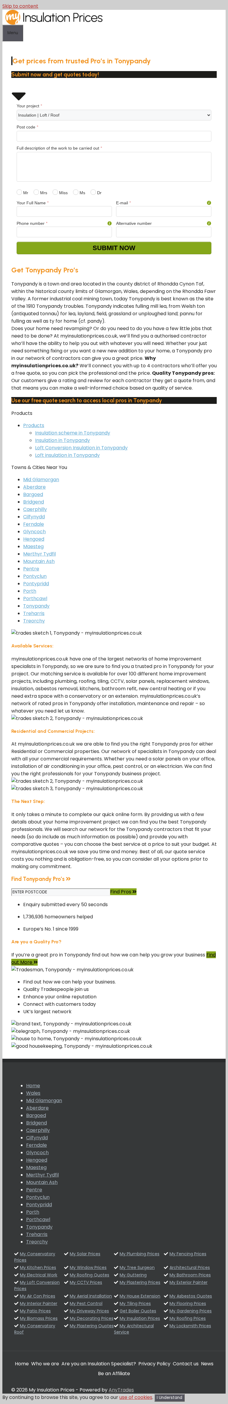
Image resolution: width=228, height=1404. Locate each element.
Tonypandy (36, 606)
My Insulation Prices (140, 1318)
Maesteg (33, 546)
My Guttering (133, 1275)
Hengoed (33, 539)
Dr (99, 192)
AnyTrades (121, 1389)
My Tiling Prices (135, 1303)
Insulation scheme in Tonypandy (72, 432)
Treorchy (34, 620)
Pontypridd (36, 583)
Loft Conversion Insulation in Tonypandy (81, 447)
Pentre (31, 568)
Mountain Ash (39, 561)
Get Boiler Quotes (138, 1311)
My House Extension (140, 1296)
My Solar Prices (85, 1254)
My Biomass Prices (39, 1318)
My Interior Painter (38, 1303)
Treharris (34, 613)
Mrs (43, 192)
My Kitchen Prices (38, 1267)
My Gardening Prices (191, 1311)
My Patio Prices (35, 1311)
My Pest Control (86, 1303)
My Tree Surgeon (137, 1267)
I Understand (169, 1397)
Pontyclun (35, 576)
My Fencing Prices (188, 1254)
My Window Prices (88, 1267)
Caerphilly (35, 509)
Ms (81, 192)
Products (33, 425)
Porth (29, 591)
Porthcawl (35, 598)
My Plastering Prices (140, 1282)
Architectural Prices (190, 1267)
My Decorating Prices (91, 1318)
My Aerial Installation (91, 1296)
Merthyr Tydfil (39, 553)
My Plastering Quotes (92, 1326)
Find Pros (121, 891)
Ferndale (33, 524)
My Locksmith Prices (190, 1326)
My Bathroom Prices (190, 1275)
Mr (25, 192)
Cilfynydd (34, 516)
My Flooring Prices (188, 1303)
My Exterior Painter (189, 1282)
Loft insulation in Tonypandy (67, 455)
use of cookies (135, 1397)
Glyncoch (34, 531)
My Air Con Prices (37, 1296)
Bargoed (33, 494)
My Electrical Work (38, 1275)
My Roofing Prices (188, 1318)
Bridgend (33, 501)
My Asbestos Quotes (191, 1296)
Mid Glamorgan (41, 479)
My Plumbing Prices (139, 1254)
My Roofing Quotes (89, 1275)
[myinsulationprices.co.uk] (53, 23)
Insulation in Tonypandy (62, 440)
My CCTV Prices (86, 1282)
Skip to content (20, 6)
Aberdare (34, 487)
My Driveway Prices (89, 1311)
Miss (63, 192)
